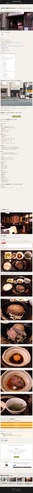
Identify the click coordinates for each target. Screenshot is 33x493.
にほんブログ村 (2, 441)
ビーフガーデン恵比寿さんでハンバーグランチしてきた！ (7, 71)
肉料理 (12, 11)
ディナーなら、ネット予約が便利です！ (5, 77)
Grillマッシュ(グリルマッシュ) (4, 43)
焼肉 (18, 11)
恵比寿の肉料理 (9, 11)
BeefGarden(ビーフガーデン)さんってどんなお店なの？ (7, 57)
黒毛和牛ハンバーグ (5, 63)
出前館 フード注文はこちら (17, 116)
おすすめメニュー (5, 70)
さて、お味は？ (4, 76)
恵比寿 (17, 11)
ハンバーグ (16, 11)
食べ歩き (13, 11)
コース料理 (4, 69)
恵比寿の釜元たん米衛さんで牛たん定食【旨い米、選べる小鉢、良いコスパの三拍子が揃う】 (28, 484)
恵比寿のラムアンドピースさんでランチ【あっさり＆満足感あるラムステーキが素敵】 (20, 484)
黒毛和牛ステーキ (5, 64)
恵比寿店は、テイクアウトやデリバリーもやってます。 (7, 58)
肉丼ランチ (4, 65)
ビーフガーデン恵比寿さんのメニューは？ (6, 59)
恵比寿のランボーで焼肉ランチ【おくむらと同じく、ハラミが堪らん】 (12, 484)
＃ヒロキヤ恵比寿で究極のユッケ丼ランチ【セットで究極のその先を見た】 (4, 484)
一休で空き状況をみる (16, 427)
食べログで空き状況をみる (16, 422)
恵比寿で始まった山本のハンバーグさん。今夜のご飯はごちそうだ (14, 42)
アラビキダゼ (2, 49)
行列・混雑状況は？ (4, 75)
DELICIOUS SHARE (16, 1)
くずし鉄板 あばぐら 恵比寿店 (4, 50)
